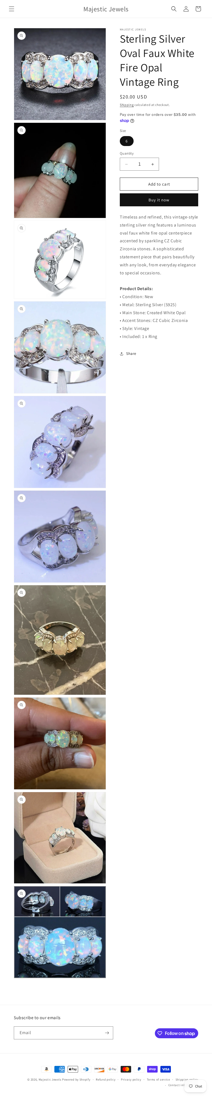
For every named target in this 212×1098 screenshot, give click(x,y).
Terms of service (158, 1079)
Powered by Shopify (76, 1079)
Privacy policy (131, 1079)
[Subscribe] (107, 1032)
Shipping (127, 105)
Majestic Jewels (50, 1079)
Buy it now (159, 199)
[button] (12, 9)
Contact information (183, 1085)
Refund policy (105, 1079)
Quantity (127, 153)
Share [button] (131, 353)
